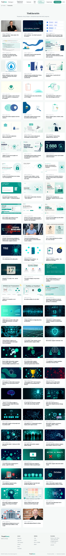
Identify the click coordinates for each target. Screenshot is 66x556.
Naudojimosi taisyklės (61, 553)
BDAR (35, 544)
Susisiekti (19, 548)
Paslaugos (10, 2)
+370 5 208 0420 (54, 539)
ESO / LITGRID (37, 542)
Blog (18, 546)
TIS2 (35, 538)
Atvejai (19, 544)
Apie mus (35, 2)
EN (64, 2)
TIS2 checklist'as (41, 2)
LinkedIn (52, 545)
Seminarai (29, 2)
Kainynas (19, 538)
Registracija (49, 2)
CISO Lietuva (20, 542)
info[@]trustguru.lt (54, 541)
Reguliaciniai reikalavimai (20, 2)
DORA (35, 540)
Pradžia (4, 5)
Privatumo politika (50, 553)
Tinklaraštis (57, 2)
